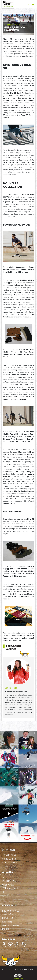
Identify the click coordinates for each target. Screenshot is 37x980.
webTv (4, 891)
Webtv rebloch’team (9, 858)
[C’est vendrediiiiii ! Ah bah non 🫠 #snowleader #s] (27, 758)
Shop (3, 895)
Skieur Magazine (7, 921)
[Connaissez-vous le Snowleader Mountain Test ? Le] (9, 814)
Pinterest (23, 944)
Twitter (10, 944)
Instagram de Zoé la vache (11, 910)
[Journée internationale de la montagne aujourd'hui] (9, 795)
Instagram (16, 944)
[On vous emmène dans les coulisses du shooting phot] (27, 777)
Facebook (4, 944)
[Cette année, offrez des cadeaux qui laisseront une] (9, 777)
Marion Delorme (11, 688)
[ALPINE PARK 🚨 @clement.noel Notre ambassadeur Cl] (27, 832)
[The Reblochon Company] (8, 4)
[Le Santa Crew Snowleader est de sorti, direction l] (9, 758)
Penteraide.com (7, 918)
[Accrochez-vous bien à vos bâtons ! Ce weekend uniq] (27, 814)
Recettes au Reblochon (9, 862)
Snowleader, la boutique (10, 925)
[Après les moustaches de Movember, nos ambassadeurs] (27, 740)
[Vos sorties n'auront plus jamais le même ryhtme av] (9, 740)
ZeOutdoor (5, 929)
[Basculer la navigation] (33, 3)
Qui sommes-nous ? (9, 854)
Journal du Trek (7, 914)
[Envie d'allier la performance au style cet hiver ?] (27, 795)
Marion (9, 24)
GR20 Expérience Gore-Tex (10, 888)
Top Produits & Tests (8, 880)
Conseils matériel (8, 884)
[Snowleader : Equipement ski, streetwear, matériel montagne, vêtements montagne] (18, 976)
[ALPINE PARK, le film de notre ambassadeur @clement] (9, 832)
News (3, 877)
